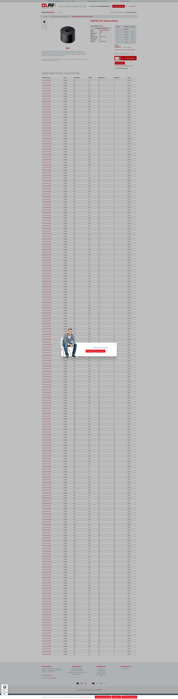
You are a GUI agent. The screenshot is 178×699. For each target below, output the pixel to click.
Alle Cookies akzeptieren (129, 697)
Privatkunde (90, 351)
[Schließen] (115, 344)
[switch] (4, 694)
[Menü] (7, 685)
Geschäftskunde (99, 351)
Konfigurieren (116, 697)
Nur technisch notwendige (103, 697)
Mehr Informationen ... (87, 697)
